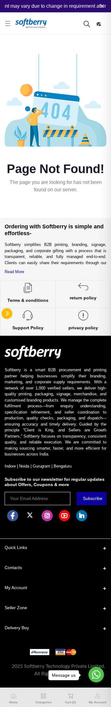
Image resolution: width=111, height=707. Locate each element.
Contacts (13, 567)
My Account (16, 587)
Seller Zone (16, 607)
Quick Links (16, 547)
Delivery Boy (17, 627)
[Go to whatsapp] (96, 674)
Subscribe (92, 498)
